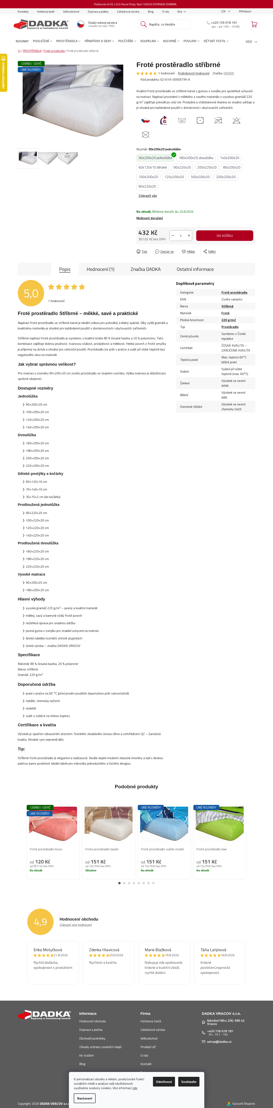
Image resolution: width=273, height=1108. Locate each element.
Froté (225, 313)
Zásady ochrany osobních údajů (100, 1047)
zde (134, 1088)
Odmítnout (164, 1081)
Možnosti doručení (149, 218)
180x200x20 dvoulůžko (196, 157)
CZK (223, 11)
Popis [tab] (65, 269)
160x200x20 (200, 177)
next (252, 846)
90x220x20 (182, 167)
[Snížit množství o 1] (173, 236)
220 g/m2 (228, 319)
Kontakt (146, 1064)
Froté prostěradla (234, 292)
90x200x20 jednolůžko (155, 157)
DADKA (228, 73)
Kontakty (23, 11)
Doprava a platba (98, 11)
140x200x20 (229, 157)
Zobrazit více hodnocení (76, 924)
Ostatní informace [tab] (195, 269)
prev (21, 846)
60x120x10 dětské (153, 167)
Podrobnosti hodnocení (193, 73)
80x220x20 (147, 186)
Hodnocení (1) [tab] (100, 269)
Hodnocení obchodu (92, 1021)
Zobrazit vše (147, 195)
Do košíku (225, 235)
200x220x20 (207, 167)
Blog (150, 11)
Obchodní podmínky (92, 1038)
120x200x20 (174, 177)
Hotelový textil (45, 11)
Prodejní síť (148, 1047)
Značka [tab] (146, 269)
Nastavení (84, 1098)
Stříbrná (227, 306)
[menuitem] (22, 41)
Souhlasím (188, 1081)
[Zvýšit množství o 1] (189, 236)
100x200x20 (148, 177)
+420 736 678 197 (224, 22)
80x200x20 (231, 167)
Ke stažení (86, 1055)
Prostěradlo (230, 326)
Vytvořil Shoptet (243, 1103)
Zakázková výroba (128, 11)
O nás (165, 11)
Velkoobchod (71, 11)
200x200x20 (226, 177)
